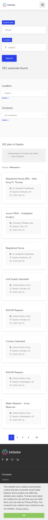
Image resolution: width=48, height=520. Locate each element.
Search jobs (8, 22)
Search (9, 58)
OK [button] (24, 515)
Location (7, 40)
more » (5, 98)
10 (37, 437)
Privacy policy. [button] (22, 509)
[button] (24, 93)
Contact (5, 479)
